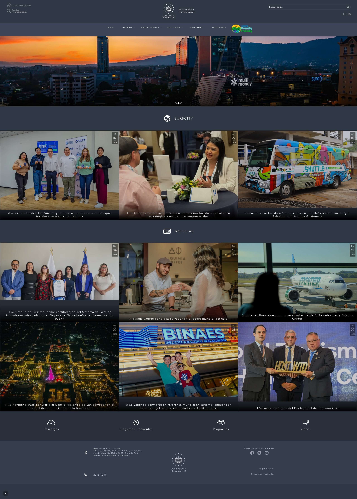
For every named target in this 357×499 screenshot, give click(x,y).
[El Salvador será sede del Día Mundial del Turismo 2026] (297, 362)
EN (345, 14)
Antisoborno (219, 27)
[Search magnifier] (348, 6)
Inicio (111, 27)
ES (349, 14)
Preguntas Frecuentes (262, 474)
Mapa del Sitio (266, 468)
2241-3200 (100, 474)
